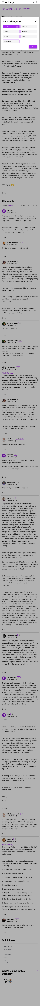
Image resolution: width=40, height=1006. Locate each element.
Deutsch (6, 31)
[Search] (33, 2)
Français (24, 31)
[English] (9, 2)
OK (33, 47)
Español (24, 26)
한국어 (24, 36)
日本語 (6, 36)
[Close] (36, 21)
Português (7, 41)
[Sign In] (37, 2)
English (6, 26)
